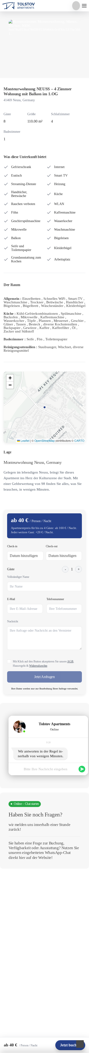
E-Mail (11, 599)
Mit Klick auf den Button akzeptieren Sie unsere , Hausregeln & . (43, 663)
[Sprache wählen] (76, 5)
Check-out (51, 546)
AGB (70, 661)
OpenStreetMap (44, 440)
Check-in (12, 546)
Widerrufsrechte (38, 665)
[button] (10, 378)
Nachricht (12, 621)
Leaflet (24, 440)
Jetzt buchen (70, 1045)
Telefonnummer (55, 599)
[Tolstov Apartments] (18, 5)
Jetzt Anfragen (44, 677)
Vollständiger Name (18, 577)
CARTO (79, 440)
